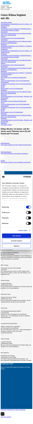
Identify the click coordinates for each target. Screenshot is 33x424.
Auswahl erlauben (16, 241)
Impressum (4, 409)
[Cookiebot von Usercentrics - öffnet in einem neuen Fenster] (23, 177)
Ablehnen (16, 246)
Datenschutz (10, 409)
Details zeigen (23, 230)
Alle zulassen (16, 235)
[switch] (28, 212)
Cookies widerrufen (19, 409)
